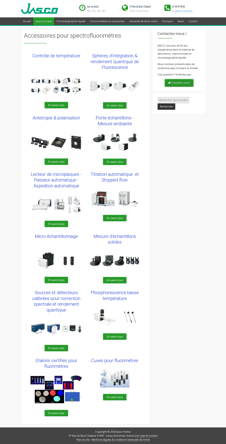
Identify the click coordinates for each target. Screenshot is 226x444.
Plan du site (83, 439)
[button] (56, 105)
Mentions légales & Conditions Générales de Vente (120, 439)
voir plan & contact (146, 435)
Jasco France (44, 9)
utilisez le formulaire (183, 11)
